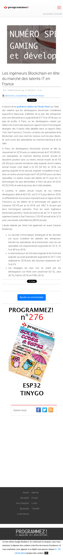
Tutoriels (35, 508)
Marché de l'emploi (36, 96)
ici (56, 549)
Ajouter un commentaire (31, 297)
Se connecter (48, 14)
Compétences (21, 96)
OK (46, 553)
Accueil (26, 492)
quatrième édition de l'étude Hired (33, 106)
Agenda (35, 492)
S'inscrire (58, 14)
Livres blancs (23, 514)
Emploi (34, 498)
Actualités (24, 498)
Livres (34, 503)
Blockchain (10, 96)
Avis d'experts (22, 503)
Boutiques (24, 508)
